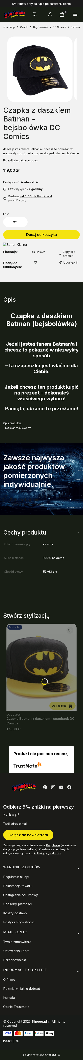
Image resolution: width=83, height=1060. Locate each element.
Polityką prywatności (47, 853)
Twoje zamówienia (17, 942)
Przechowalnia (14, 960)
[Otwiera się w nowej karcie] (45, 787)
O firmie (9, 979)
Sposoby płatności (17, 904)
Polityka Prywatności (19, 922)
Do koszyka (59, 705)
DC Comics (59, 27)
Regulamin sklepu (16, 877)
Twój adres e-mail (15, 823)
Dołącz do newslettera (28, 835)
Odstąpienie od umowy (20, 895)
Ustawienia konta (16, 951)
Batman (75, 27)
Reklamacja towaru (17, 886)
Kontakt (9, 998)
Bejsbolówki (40, 27)
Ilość (6, 214)
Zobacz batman (24, 499)
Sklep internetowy (40, 1054)
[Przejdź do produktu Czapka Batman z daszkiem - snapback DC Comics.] (41, 667)
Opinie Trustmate (16, 1007)
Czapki (24, 27)
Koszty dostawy (15, 913)
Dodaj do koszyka (41, 234)
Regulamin (53, 845)
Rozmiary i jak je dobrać (21, 989)
